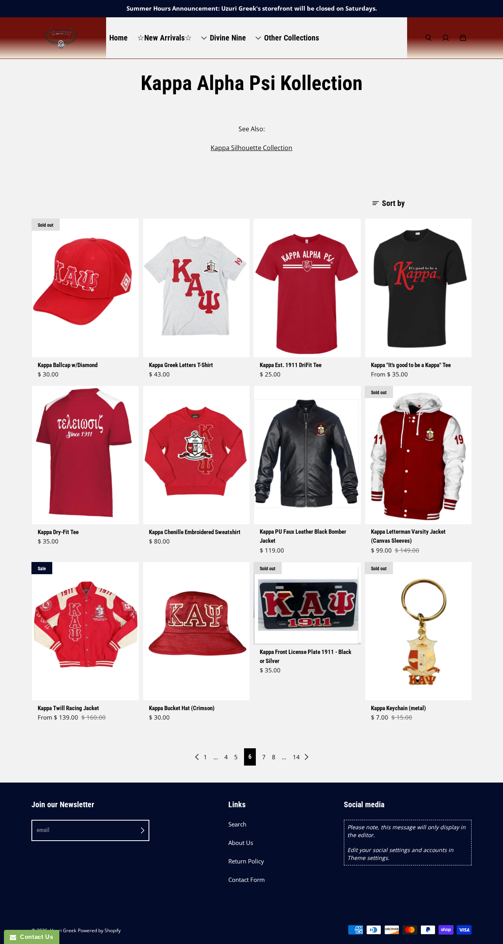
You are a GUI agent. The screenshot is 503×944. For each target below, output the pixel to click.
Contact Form (246, 880)
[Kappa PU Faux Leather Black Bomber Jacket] (307, 455)
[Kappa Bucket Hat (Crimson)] (196, 631)
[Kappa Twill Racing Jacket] (85, 631)
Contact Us (34, 936)
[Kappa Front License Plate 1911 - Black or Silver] (307, 603)
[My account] (445, 37)
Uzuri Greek (63, 930)
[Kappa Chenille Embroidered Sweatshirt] (196, 455)
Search (237, 824)
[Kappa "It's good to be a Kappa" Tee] (418, 288)
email (43, 830)
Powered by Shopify (99, 930)
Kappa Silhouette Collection (251, 147)
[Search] (428, 37)
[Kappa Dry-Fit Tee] (85, 455)
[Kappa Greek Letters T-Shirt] (196, 288)
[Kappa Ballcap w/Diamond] (85, 288)
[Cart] (463, 37)
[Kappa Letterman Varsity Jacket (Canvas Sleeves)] (418, 455)
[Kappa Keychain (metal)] (418, 631)
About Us (240, 843)
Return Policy (246, 861)
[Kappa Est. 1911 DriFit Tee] (307, 288)
